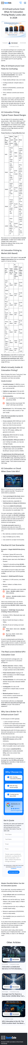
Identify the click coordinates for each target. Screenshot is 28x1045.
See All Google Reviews (17, 810)
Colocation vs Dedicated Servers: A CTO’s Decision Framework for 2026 (11, 968)
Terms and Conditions (16, 867)
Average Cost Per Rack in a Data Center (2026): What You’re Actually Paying (13, 995)
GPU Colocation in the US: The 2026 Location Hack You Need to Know (13, 1022)
